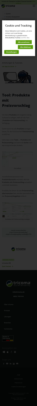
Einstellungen (11, 52)
